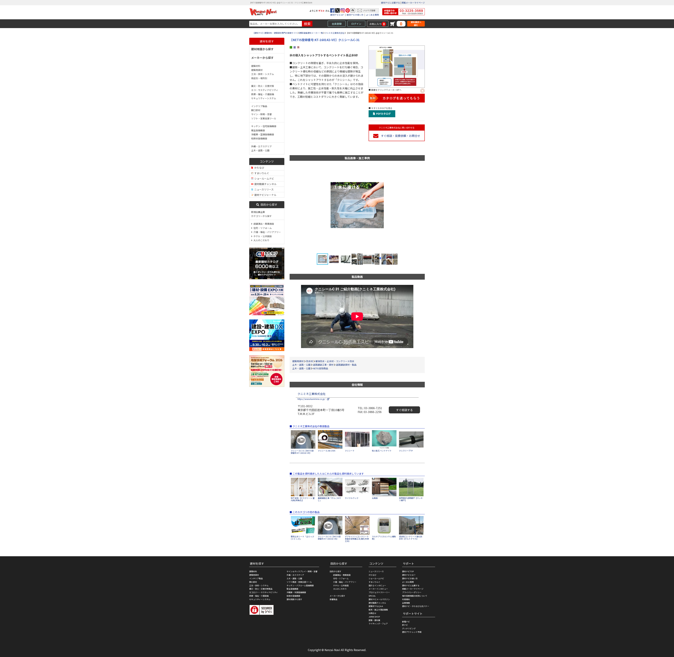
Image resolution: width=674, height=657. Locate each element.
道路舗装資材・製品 (346, 364)
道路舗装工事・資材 (323, 364)
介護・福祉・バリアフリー (266, 232)
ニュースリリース (263, 189)
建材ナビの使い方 (355, 14)
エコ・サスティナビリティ (264, 90)
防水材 (309, 361)
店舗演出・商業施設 (263, 223)
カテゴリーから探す (261, 216)
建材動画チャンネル (264, 184)
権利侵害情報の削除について (414, 595)
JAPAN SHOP (374, 616)
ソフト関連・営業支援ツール (299, 581)
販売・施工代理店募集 (378, 609)
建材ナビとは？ (409, 574)
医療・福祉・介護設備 (262, 94)
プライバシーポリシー (411, 592)
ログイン (356, 23)
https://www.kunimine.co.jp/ (312, 398)
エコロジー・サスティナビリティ (263, 592)
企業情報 (406, 602)
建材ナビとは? (337, 14)
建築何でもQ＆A (376, 606)
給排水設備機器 (259, 138)
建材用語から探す (262, 49)
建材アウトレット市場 (411, 631)
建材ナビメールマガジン (379, 599)
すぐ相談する (404, 410)
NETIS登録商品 (320, 368)
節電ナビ (406, 621)
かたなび (258, 167)
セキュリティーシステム (263, 98)
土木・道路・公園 (260, 150)
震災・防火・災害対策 (262, 86)
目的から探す (268, 204)
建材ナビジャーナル (264, 195)
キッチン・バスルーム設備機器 (300, 585)
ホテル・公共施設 (262, 236)
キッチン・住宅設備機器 (263, 126)
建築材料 (255, 66)
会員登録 (337, 23)
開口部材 (255, 110)
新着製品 (333, 599)
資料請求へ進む (416, 24)
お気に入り (377, 24)
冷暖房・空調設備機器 (262, 134)
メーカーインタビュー (378, 588)
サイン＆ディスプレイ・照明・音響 (302, 571)
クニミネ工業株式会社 (334, 32)
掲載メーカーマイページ (413, 2)
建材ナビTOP (408, 571)
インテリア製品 (259, 106)
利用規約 (406, 599)
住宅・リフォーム (262, 228)
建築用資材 (257, 70)
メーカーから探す (262, 58)
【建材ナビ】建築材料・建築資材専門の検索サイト (275, 32)
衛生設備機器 (258, 130)
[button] (415, 209)
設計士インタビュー (377, 585)
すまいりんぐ (261, 173)
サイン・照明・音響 (261, 114)
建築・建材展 (374, 620)
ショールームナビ (263, 178)
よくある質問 (372, 14)
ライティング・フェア (378, 623)
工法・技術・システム (262, 74)
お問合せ (372, 613)
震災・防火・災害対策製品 (260, 588)
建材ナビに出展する (390, 2)
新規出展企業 (258, 212)
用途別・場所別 (259, 78)
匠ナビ (405, 624)
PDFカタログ (383, 113)
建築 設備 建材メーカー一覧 (311, 32)
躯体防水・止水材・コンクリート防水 (334, 361)
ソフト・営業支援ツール (263, 118)
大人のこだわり (260, 240)
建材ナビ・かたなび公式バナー (415, 606)
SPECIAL (372, 595)
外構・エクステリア (261, 146)
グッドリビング (409, 628)
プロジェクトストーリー (379, 592)
